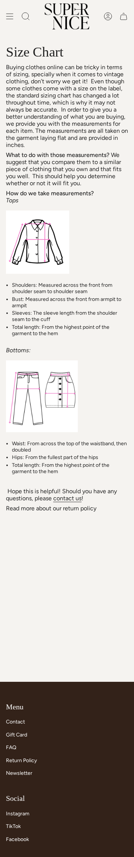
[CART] (123, 16)
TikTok (13, 826)
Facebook (17, 839)
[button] (26, 16)
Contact (15, 722)
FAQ (11, 747)
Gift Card (16, 735)
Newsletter (19, 773)
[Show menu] (9, 16)
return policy (79, 508)
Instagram (17, 814)
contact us (67, 498)
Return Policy (21, 760)
